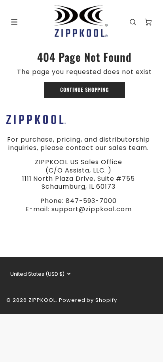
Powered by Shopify (88, 300)
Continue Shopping (84, 89)
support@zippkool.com (91, 209)
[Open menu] (14, 22)
